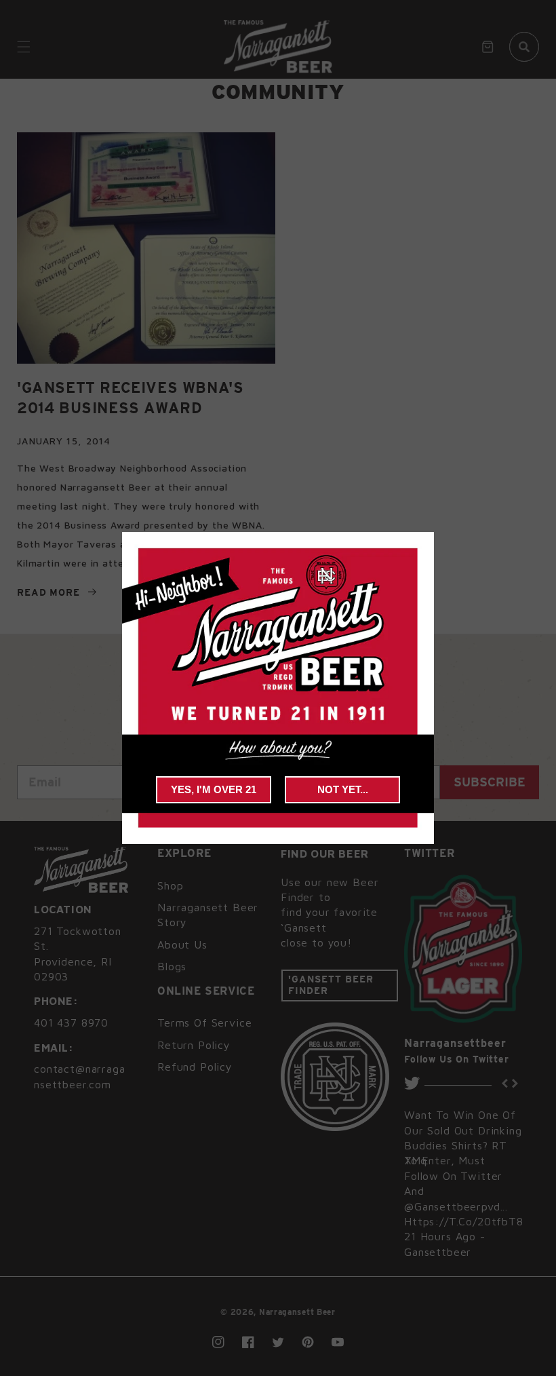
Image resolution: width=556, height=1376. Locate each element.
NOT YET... (342, 789)
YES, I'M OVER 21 (213, 789)
